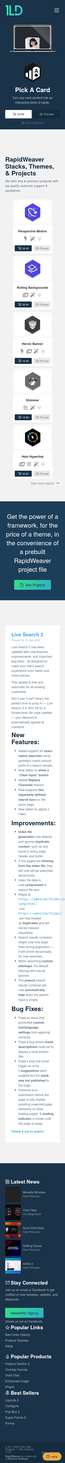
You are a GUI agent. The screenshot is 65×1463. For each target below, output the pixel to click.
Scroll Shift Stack (33, 1230)
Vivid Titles (32, 1212)
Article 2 (31, 1266)
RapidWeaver (12, 1456)
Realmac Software (18, 1458)
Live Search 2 (27, 634)
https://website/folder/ (40, 913)
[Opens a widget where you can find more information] (52, 1456)
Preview (49, 114)
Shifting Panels (32, 1248)
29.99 (20, 114)
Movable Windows (34, 1194)
